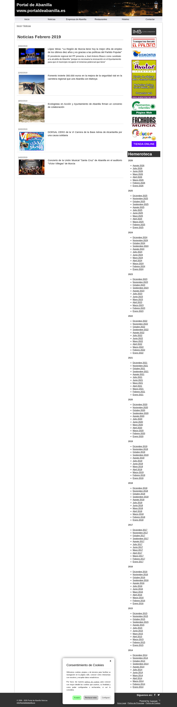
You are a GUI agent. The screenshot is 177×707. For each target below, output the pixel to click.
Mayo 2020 (138, 425)
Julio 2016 (137, 586)
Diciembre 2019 (140, 446)
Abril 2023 (137, 302)
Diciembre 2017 (140, 530)
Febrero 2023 (139, 308)
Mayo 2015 (138, 634)
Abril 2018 (137, 511)
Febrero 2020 (139, 433)
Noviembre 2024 (140, 240)
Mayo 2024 (138, 258)
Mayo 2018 (138, 508)
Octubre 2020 (139, 410)
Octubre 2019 (139, 452)
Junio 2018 (138, 505)
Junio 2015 (138, 631)
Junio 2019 (138, 464)
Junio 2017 (138, 547)
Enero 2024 (138, 269)
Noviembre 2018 (140, 491)
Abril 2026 (137, 177)
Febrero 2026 (139, 183)
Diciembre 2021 (140, 363)
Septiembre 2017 (140, 538)
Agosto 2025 (138, 207)
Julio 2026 (137, 168)
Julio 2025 (137, 210)
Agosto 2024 (138, 249)
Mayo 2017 (138, 550)
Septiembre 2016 (140, 580)
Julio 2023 (137, 294)
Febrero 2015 (139, 642)
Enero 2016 (138, 603)
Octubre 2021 (139, 368)
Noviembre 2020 (140, 407)
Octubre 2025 (139, 201)
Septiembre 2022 (140, 330)
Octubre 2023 (139, 285)
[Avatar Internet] (144, 98)
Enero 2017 (138, 562)
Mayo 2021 (138, 383)
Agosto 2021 (138, 374)
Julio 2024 (137, 252)
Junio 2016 (138, 589)
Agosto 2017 (138, 541)
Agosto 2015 (138, 625)
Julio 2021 (137, 377)
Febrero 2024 (139, 266)
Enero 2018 (138, 520)
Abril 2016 (137, 595)
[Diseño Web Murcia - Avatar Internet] (159, 701)
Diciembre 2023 (140, 279)
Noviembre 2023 (140, 282)
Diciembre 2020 (140, 404)
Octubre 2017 (139, 536)
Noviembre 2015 (140, 616)
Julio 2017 (137, 544)
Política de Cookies (153, 703)
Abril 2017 (137, 553)
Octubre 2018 (139, 494)
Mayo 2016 (138, 592)
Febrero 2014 (139, 684)
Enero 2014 (138, 687)
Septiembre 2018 (140, 497)
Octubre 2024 (139, 243)
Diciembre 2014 (140, 655)
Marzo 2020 (138, 431)
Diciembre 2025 (140, 196)
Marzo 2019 (138, 472)
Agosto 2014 (138, 667)
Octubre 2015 (139, 619)
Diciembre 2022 (140, 321)
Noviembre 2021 (140, 366)
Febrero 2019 (139, 475)
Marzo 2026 (138, 180)
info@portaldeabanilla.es (26, 703)
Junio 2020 (138, 422)
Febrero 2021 (139, 392)
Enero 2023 (138, 311)
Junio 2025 (138, 213)
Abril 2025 (137, 219)
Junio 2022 (138, 338)
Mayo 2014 (138, 675)
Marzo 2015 (138, 639)
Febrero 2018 (139, 517)
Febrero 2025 (139, 225)
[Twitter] (158, 695)
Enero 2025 (138, 227)
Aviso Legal (121, 703)
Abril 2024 (137, 261)
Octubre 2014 (139, 661)
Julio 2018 (137, 503)
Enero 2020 (138, 436)
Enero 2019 (138, 478)
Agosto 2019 (138, 458)
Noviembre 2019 (140, 449)
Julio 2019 (137, 461)
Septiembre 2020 (140, 413)
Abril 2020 (137, 428)
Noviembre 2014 (140, 658)
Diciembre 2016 (140, 572)
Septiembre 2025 (140, 204)
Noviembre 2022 (140, 324)
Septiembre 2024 (140, 246)
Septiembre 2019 (140, 455)
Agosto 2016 (138, 583)
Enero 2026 (138, 186)
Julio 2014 (137, 670)
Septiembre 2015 (140, 622)
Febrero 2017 (139, 559)
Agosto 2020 (138, 416)
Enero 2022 (138, 353)
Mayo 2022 (138, 341)
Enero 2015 (138, 645)
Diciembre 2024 (140, 237)
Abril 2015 (137, 636)
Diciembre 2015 (140, 613)
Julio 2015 (137, 628)
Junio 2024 (138, 255)
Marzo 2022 (138, 347)
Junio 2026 (138, 171)
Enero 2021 (138, 395)
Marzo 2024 (138, 263)
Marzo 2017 (138, 556)
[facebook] (154, 695)
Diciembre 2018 (140, 488)
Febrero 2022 (139, 350)
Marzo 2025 (138, 222)
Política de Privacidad (136, 703)
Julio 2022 (137, 335)
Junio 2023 (138, 297)
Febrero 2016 (139, 601)
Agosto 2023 (138, 291)
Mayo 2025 (138, 216)
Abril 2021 (137, 386)
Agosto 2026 (138, 165)
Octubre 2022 (139, 327)
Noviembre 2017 (140, 533)
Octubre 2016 (139, 577)
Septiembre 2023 (140, 288)
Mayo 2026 (138, 174)
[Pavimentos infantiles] (144, 114)
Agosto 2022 (138, 333)
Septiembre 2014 (140, 664)
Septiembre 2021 (140, 371)
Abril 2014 (137, 678)
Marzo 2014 (138, 681)
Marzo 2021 (138, 389)
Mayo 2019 (138, 466)
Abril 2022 (137, 344)
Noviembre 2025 (140, 198)
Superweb (153, 701)
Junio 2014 (138, 672)
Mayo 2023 (138, 299)
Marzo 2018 (138, 514)
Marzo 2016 (138, 598)
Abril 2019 (137, 469)
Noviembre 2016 (140, 574)
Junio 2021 (138, 380)
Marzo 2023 (138, 305)
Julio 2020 (137, 419)
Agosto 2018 (138, 500)
